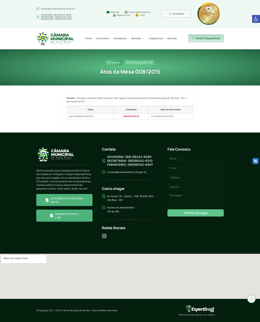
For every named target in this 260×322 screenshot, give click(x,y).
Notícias (172, 38)
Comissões (102, 38)
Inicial (88, 38)
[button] (256, 19)
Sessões (136, 38)
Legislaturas (156, 38)
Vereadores (120, 38)
